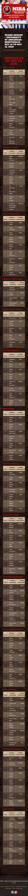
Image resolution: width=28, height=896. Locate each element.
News (2, 886)
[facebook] (12, 892)
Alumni (13, 888)
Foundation (18, 886)
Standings (7, 886)
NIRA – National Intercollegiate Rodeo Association (14, 881)
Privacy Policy (19, 888)
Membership (8, 888)
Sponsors (24, 886)
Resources (12, 886)
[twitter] (15, 892)
